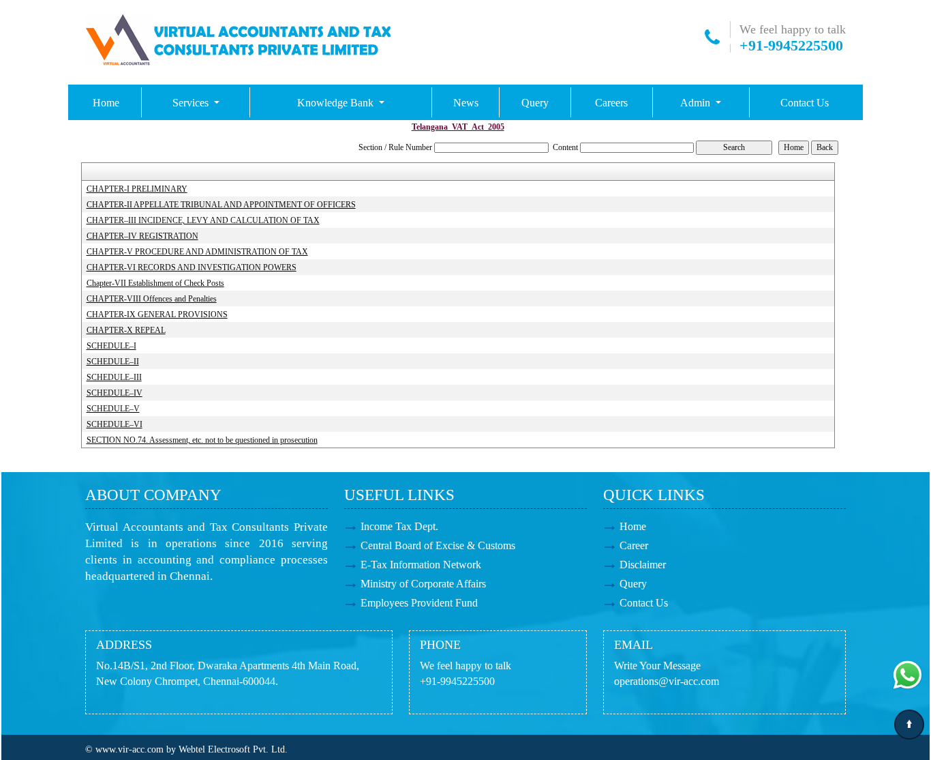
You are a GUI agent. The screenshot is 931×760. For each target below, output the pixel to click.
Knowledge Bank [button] (336, 102)
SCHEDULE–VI (114, 424)
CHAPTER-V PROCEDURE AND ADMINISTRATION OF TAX (197, 252)
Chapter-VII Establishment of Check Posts (155, 283)
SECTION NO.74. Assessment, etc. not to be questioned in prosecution (202, 440)
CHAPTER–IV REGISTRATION (142, 236)
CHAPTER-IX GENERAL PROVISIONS (157, 314)
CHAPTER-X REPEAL (126, 330)
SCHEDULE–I (111, 346)
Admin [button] (696, 102)
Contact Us (804, 102)
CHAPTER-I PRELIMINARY (137, 189)
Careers (611, 102)
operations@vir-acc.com (666, 681)
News (465, 102)
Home (106, 102)
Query (535, 102)
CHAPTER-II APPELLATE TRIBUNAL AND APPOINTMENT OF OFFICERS (221, 204)
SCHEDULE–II (113, 361)
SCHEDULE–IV (114, 393)
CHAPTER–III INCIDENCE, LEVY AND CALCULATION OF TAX (203, 220)
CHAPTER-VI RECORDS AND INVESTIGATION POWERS (191, 267)
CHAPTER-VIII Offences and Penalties (152, 299)
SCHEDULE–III (114, 377)
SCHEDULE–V (113, 408)
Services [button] (191, 102)
